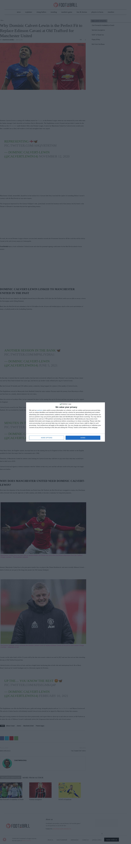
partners (40, 410)
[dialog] (65, 422)
